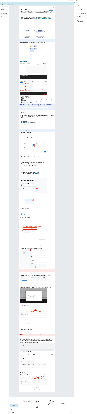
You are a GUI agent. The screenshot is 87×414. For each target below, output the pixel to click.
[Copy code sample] (53, 344)
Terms (10, 412)
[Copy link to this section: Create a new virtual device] (31, 217)
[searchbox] (4, 6)
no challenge (35, 173)
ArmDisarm (22, 209)
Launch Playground (23, 61)
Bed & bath (37, 406)
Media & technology (38, 402)
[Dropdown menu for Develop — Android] (6, 4)
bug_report (83, 2)
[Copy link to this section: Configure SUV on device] (27, 169)
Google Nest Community (64, 403)
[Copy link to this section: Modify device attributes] (28, 155)
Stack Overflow (63, 402)
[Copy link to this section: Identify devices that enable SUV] (31, 195)
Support (12, 4)
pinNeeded (51, 174)
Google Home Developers (22, 7)
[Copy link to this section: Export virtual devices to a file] (30, 322)
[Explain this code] (51, 344)
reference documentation (39, 352)
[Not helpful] (53, 7)
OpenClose (22, 212)
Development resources (51, 401)
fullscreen (84, 2)
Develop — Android (3, 4)
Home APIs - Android (5, 2)
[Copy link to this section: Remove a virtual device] (29, 243)
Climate (36, 400)
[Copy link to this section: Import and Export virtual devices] (33, 305)
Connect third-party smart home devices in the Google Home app (42, 18)
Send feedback (51, 9)
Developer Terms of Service (51, 404)
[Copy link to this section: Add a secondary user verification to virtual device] (36, 165)
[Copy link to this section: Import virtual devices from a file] (31, 328)
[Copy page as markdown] (35, 9)
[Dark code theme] (52, 344)
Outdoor (37, 407)
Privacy (13, 412)
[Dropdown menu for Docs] (25, 1)
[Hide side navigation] (8, 412)
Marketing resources (50, 400)
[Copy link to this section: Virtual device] (26, 112)
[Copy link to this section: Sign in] (23, 58)
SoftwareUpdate (23, 214)
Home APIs (27, 7)
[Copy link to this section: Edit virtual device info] (27, 124)
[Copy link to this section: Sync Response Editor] (28, 273)
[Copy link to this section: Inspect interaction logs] (29, 337)
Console (82, 0)
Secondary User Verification (26, 122)
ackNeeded (39, 174)
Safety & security (38, 401)
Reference (9, 4)
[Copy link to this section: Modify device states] (27, 161)
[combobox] (71, 0)
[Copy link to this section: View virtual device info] (28, 114)
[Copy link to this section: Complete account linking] (30, 15)
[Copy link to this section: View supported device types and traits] (35, 358)
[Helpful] (52, 7)
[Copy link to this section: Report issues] (26, 372)
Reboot (22, 213)
